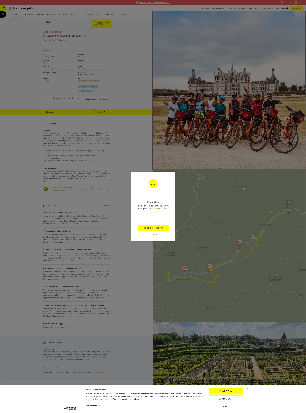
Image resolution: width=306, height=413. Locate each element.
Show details (91, 406)
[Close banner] (248, 388)
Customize (225, 399)
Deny (226, 407)
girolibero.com (161, 208)
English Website (153, 228)
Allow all (226, 391)
